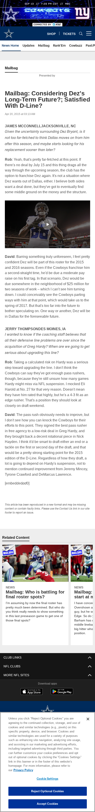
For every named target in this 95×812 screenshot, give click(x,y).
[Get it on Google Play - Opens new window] (62, 704)
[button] (47, 229)
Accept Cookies (47, 803)
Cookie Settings (47, 778)
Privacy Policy (57, 770)
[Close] (88, 723)
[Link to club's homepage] (9, 31)
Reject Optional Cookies (47, 791)
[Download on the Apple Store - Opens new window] (31, 703)
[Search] (81, 33)
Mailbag (12, 68)
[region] (47, 764)
